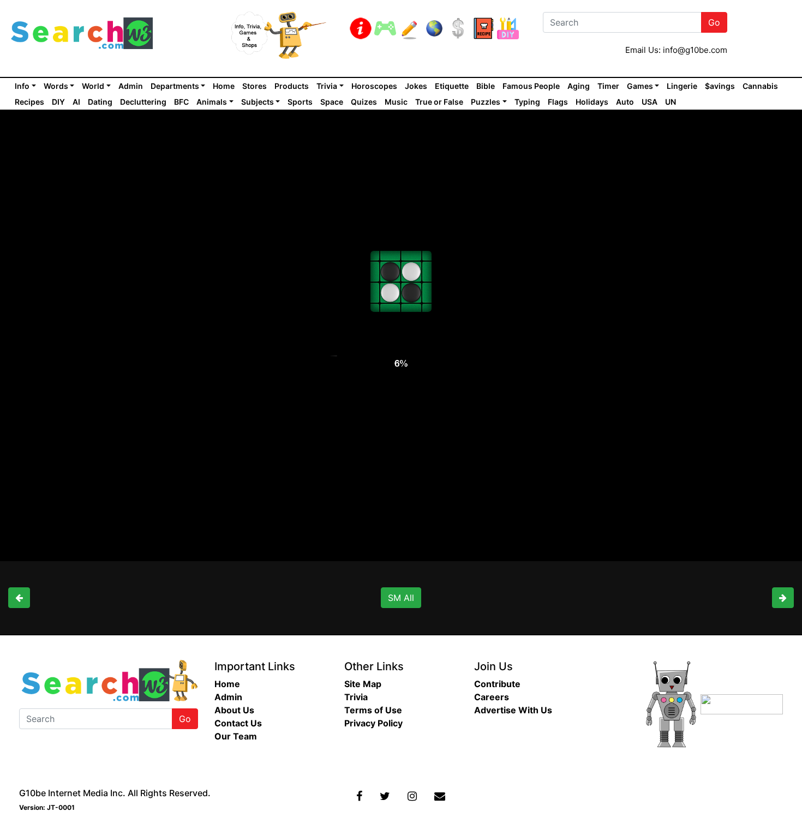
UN (670, 101)
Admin (130, 86)
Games (640, 86)
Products (291, 86)
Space (331, 101)
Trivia (326, 86)
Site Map (362, 683)
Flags (558, 101)
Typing (527, 101)
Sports (300, 101)
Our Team (235, 736)
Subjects (257, 101)
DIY (58, 101)
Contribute (497, 683)
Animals (211, 101)
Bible (485, 86)
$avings (720, 86)
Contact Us (238, 723)
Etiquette (452, 86)
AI (76, 101)
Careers (491, 696)
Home (224, 86)
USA (649, 101)
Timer (608, 86)
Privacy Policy (373, 723)
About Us (234, 710)
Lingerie (682, 86)
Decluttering (143, 101)
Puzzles (485, 101)
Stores (254, 86)
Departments (175, 86)
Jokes (416, 86)
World (93, 86)
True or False (439, 101)
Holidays (592, 101)
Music (396, 101)
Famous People (531, 86)
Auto (625, 101)
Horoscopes (374, 86)
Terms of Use (373, 710)
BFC (181, 101)
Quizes (364, 101)
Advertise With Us (513, 710)
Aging (578, 86)
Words (56, 86)
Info (22, 86)
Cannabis (760, 86)
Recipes (29, 101)
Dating (100, 101)
